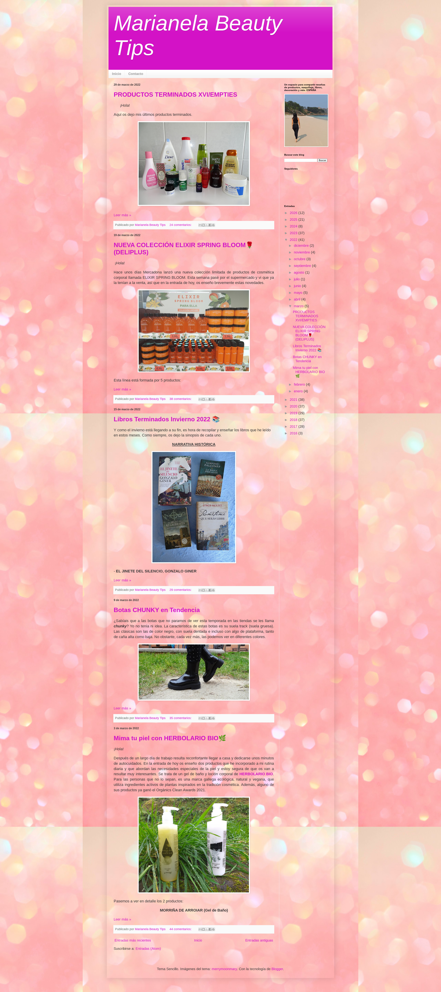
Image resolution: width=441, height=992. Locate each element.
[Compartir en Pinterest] (213, 225)
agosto (299, 272)
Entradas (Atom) (148, 948)
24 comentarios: (181, 225)
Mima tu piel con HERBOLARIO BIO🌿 (170, 738)
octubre (300, 259)
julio (297, 279)
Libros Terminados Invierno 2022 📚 (167, 419)
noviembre (302, 252)
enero (299, 391)
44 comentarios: (181, 929)
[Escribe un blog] (203, 225)
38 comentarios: (181, 399)
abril (297, 299)
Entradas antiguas (259, 940)
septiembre (303, 266)
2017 (294, 426)
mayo (298, 292)
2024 (294, 226)
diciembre (302, 245)
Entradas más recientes (133, 940)
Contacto (135, 74)
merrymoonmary (224, 969)
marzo (299, 306)
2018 (294, 420)
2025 (294, 219)
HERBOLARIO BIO (256, 774)
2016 (294, 433)
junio (298, 286)
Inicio (116, 74)
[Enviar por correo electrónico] (200, 225)
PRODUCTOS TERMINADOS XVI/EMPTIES (175, 94)
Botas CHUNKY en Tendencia (157, 609)
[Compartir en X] (206, 225)
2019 (294, 413)
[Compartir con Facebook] (210, 225)
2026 (294, 213)
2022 (294, 240)
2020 (294, 406)
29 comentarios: (181, 590)
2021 (294, 399)
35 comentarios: (181, 718)
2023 (294, 233)
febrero (300, 384)
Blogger (277, 969)
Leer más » (122, 215)
